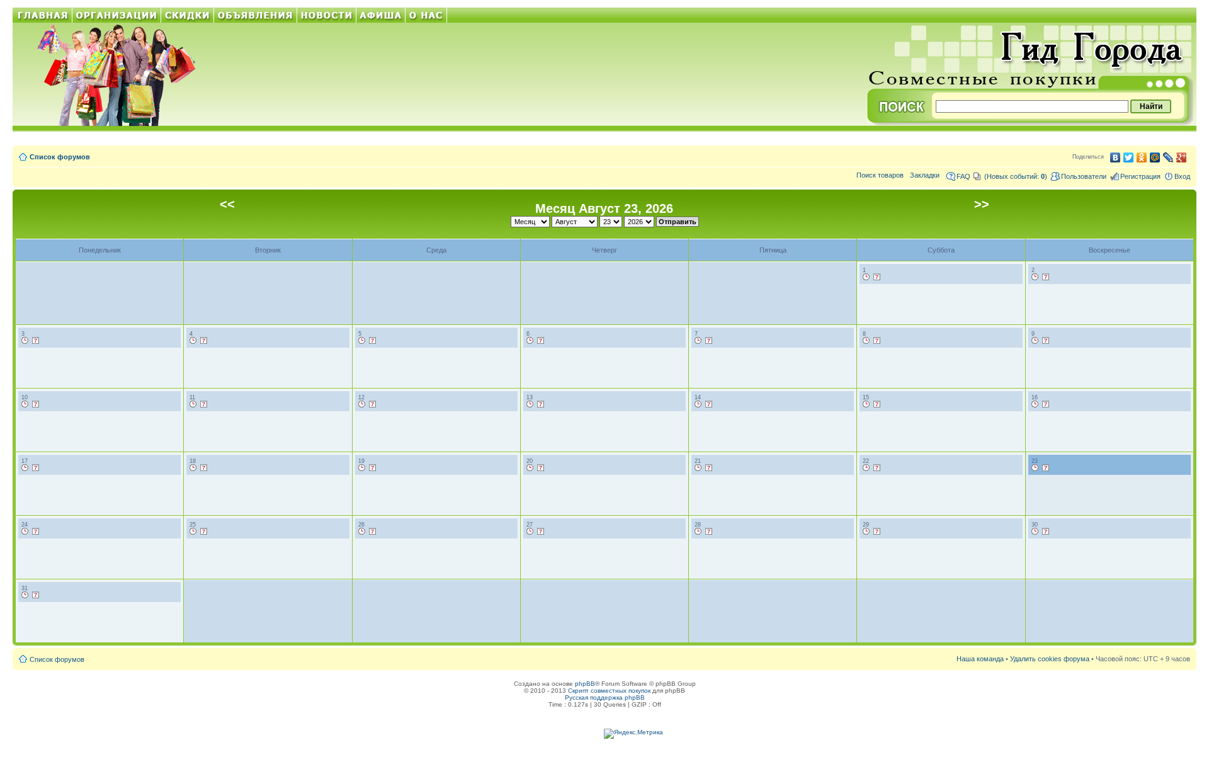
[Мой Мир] (1155, 157)
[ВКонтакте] (1115, 157)
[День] (866, 277)
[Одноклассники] (1142, 157)
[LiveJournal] (1168, 157)
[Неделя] (877, 277)
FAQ (963, 176)
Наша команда (980, 659)
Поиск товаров (880, 175)
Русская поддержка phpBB (605, 697)
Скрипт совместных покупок (609, 690)
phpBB (585, 683)
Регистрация (1140, 176)
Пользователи (1083, 176)
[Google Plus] (1181, 157)
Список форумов (60, 157)
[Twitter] (1128, 157)
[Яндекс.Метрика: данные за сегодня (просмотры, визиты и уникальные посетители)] (633, 734)
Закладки (924, 175)
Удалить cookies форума (1049, 659)
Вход (1182, 176)
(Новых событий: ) (1015, 176)
